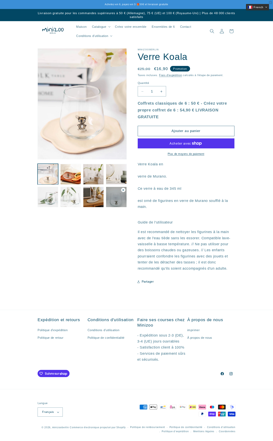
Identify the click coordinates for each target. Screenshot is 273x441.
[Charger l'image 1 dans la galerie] (48, 174)
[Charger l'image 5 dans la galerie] (48, 197)
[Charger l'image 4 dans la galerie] (116, 174)
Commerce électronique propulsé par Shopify (98, 427)
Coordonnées (227, 431)
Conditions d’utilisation (221, 427)
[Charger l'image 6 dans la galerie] (70, 197)
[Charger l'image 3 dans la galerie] (93, 174)
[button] (100, 26)
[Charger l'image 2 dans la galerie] (70, 174)
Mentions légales (203, 431)
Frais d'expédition (170, 75)
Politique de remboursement (147, 427)
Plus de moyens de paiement (186, 153)
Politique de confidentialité (186, 427)
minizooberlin (60, 427)
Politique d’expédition (175, 431)
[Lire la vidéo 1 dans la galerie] (116, 197)
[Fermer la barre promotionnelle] (270, 2)
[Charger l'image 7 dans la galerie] (93, 197)
